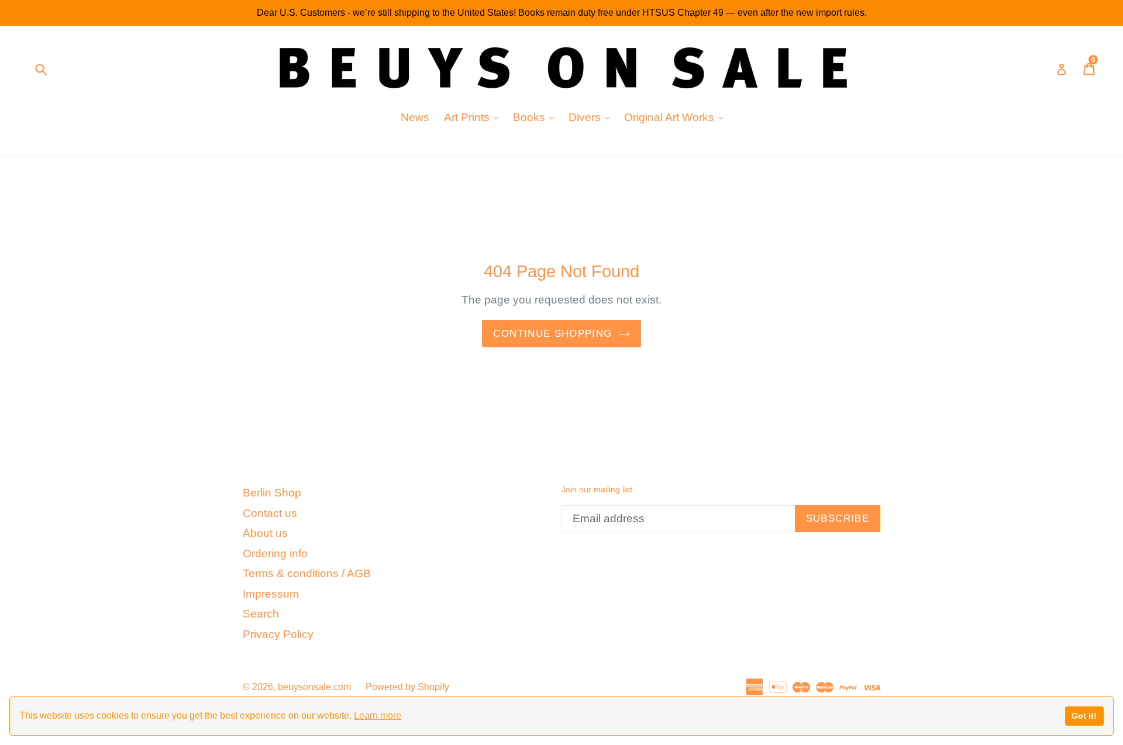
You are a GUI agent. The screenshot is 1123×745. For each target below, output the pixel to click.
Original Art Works (676, 117)
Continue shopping (552, 333)
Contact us (270, 513)
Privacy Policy (278, 634)
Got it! (1084, 715)
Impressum (271, 594)
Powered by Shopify (407, 687)
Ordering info (275, 553)
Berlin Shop (272, 493)
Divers (592, 117)
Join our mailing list (597, 489)
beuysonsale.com (314, 687)
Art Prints (474, 117)
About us (265, 533)
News (415, 117)
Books (536, 117)
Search (261, 614)
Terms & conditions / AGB (307, 573)
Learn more (377, 715)
